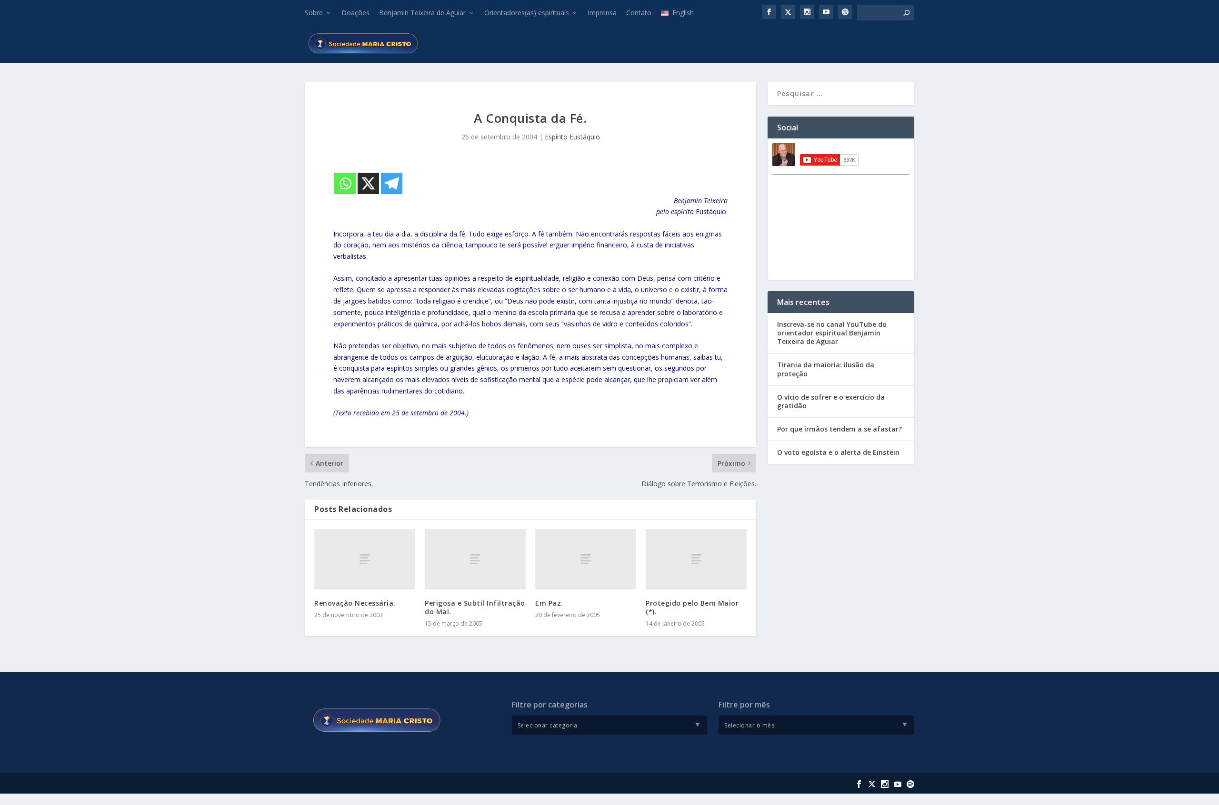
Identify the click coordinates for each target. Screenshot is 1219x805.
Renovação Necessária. (355, 603)
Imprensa (602, 12)
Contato (638, 12)
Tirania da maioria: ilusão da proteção (825, 369)
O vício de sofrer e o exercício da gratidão (831, 401)
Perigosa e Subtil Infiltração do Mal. (475, 607)
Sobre (314, 12)
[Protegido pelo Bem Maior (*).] (696, 559)
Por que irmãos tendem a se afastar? (839, 428)
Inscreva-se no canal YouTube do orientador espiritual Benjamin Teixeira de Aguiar (832, 333)
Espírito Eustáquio (572, 136)
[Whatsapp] (345, 183)
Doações (355, 12)
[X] (368, 183)
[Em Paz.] (585, 559)
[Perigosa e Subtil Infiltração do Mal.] (475, 559)
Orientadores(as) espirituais (526, 12)
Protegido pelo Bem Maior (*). (692, 607)
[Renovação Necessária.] (364, 559)
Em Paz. (549, 603)
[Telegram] (391, 183)
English (683, 12)
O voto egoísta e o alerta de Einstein (838, 452)
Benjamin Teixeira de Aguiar (422, 12)
